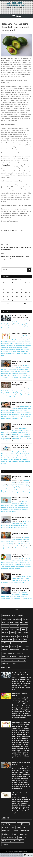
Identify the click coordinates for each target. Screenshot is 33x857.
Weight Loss (14, 230)
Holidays (15, 831)
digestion (22, 340)
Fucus (14, 803)
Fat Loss (15, 324)
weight (18, 351)
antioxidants (15, 338)
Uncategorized (11, 837)
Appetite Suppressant (8, 824)
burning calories (25, 320)
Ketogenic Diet (16, 574)
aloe (24, 336)
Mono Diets (15, 643)
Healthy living (17, 343)
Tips (13, 412)
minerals (28, 345)
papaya (20, 347)
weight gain (24, 412)
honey (22, 343)
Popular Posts (12, 325)
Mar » (25, 303)
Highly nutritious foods (23, 371)
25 (12, 300)
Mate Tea (15, 809)
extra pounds (14, 626)
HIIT (26, 324)
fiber (23, 341)
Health (6, 230)
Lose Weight (8, 345)
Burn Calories (25, 698)
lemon (3, 345)
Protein (13, 457)
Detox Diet (18, 367)
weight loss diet (12, 353)
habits (23, 389)
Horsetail (19, 807)
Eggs (13, 560)
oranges (15, 347)
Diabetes (24, 367)
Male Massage (24, 831)
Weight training (14, 396)
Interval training (21, 710)
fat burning (8, 341)
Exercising (9, 324)
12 (17, 293)
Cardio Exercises (16, 322)
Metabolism (22, 345)
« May (7, 303)
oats (2, 347)
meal (10, 373)
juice (26, 343)
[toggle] (25, 855)
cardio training (23, 428)
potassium (12, 349)
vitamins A (4, 351)
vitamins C (10, 351)
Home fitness (20, 391)
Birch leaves (22, 799)
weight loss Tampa (22, 353)
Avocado (4, 58)
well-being (27, 377)
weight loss (8, 327)
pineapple (25, 347)
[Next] (31, 855)
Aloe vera (28, 336)
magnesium (15, 345)
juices (29, 343)
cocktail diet (26, 338)
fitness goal (21, 324)
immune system (7, 639)
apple (20, 338)
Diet (13, 340)
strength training (20, 325)
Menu (18, 16)
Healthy (11, 343)
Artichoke (24, 797)
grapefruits (28, 341)
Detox (13, 367)
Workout (19, 418)
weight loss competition (24, 394)
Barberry (15, 799)
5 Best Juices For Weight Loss (21, 333)
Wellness (14, 418)
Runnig (19, 393)
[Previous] (28, 855)
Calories (20, 616)
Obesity (6, 347)
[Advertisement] (16, 11)
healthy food (21, 708)
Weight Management (19, 416)
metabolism (4, 325)
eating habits (10, 369)
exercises (21, 387)
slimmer (17, 349)
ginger (24, 629)
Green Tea (5, 632)
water (14, 351)
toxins (21, 349)
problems (4, 412)
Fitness (19, 389)
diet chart (17, 340)
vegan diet (26, 349)
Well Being (8, 418)
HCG (18, 827)
